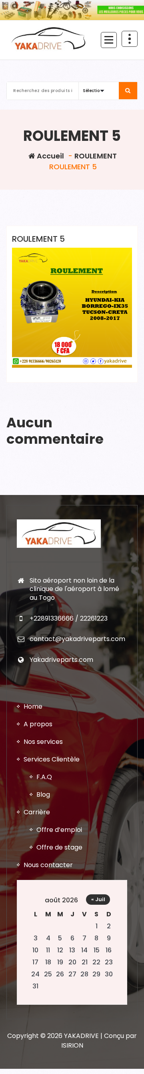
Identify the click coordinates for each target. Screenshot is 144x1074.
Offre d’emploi (59, 829)
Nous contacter (48, 865)
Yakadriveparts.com (61, 659)
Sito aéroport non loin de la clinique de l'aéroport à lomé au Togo (74, 589)
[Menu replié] (109, 40)
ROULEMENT (95, 156)
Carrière (37, 812)
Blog (43, 794)
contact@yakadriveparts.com (77, 638)
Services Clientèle (52, 759)
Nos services (43, 741)
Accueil (49, 156)
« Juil (98, 899)
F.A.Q (44, 776)
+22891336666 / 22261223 (69, 618)
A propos (38, 724)
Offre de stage (59, 847)
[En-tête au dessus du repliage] (130, 39)
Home (33, 706)
